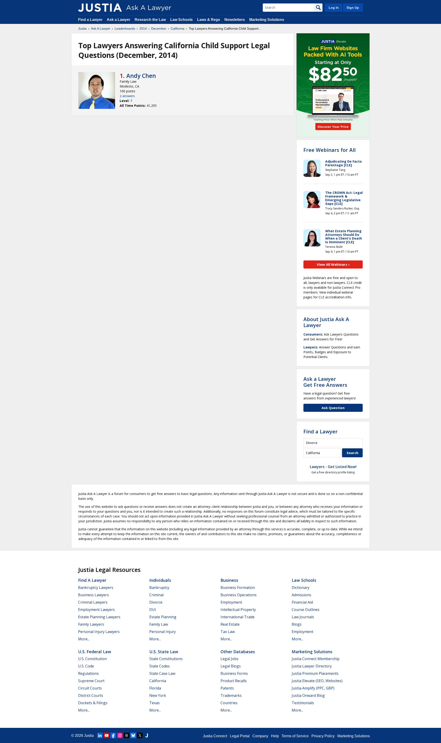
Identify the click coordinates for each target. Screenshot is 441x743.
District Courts (90, 695)
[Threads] (126, 735)
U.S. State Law (163, 651)
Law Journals (303, 616)
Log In (334, 7)
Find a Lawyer (90, 20)
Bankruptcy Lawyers (95, 587)
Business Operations (238, 594)
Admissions (301, 594)
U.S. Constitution (92, 658)
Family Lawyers (91, 624)
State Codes (159, 666)
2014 (143, 28)
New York (157, 695)
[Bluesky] (133, 735)
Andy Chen (141, 75)
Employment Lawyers (96, 609)
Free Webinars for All (329, 150)
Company (260, 736)
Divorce (155, 602)
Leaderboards (125, 28)
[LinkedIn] (100, 735)
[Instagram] (120, 735)
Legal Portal (240, 736)
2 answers (127, 96)
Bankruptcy (159, 587)
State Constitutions (166, 658)
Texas (154, 702)
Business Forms (234, 673)
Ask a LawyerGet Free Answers (325, 381)
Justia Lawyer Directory (312, 666)
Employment (231, 602)
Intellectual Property (238, 609)
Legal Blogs (230, 666)
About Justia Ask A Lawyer (326, 322)
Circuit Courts (90, 688)
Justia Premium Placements (315, 673)
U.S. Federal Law (94, 651)
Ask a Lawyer (119, 20)
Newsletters (234, 20)
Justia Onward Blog (308, 695)
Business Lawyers (93, 594)
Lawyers (310, 347)
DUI (152, 609)
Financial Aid (302, 602)
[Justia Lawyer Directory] (146, 735)
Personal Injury (162, 631)
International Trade (237, 616)
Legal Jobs (229, 658)
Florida (155, 688)
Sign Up (353, 7)
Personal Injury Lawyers (99, 631)
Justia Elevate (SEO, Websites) (317, 680)
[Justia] (100, 7)
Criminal (156, 594)
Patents (227, 688)
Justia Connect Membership (315, 658)
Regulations (88, 673)
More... (84, 638)
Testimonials (303, 702)
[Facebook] (113, 735)
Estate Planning (162, 616)
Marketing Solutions (266, 20)
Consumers (312, 334)
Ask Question (333, 407)
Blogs (297, 624)
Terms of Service (295, 736)
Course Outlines (305, 609)
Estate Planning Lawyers (99, 616)
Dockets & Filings (92, 702)
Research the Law (150, 20)
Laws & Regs (208, 20)
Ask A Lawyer (100, 28)
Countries (228, 702)
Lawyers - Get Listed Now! (333, 466)
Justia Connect (215, 736)
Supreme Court (91, 680)
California (177, 28)
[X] (140, 735)
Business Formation (237, 587)
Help (275, 736)
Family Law (158, 624)
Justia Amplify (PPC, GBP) (313, 688)
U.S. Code (86, 666)
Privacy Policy (323, 736)
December (158, 28)
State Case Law (162, 673)
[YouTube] (106, 735)
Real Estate (230, 624)
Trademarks (231, 695)
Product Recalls (233, 680)
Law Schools (181, 20)
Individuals (160, 580)
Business (229, 580)
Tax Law (227, 631)
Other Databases (237, 651)
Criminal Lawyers (92, 602)
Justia (82, 28)
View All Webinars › (333, 264)
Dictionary (300, 587)
